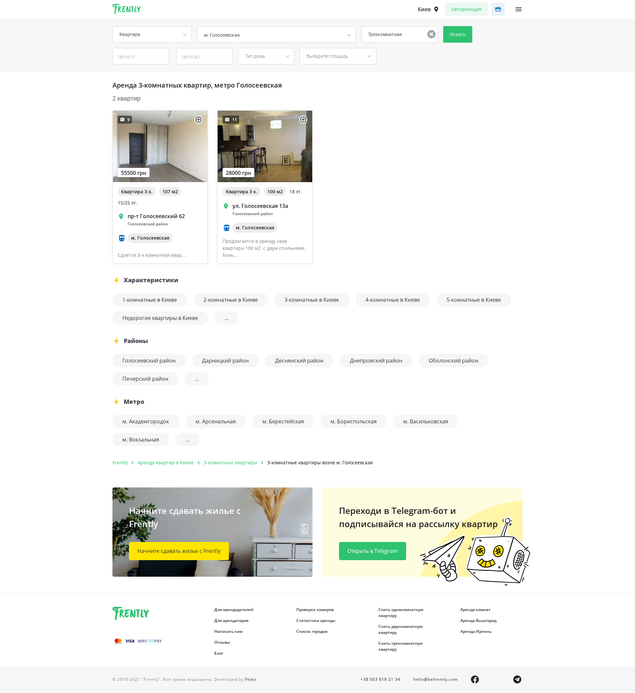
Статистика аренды (315, 620)
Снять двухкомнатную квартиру (400, 629)
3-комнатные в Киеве (311, 299)
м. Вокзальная (140, 439)
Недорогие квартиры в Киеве (160, 318)
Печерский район (145, 378)
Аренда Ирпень (475, 631)
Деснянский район (299, 360)
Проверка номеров (315, 609)
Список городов (311, 631)
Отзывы (222, 642)
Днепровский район (376, 360)
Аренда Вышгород (478, 620)
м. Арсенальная (215, 421)
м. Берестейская (283, 421)
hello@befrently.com (435, 679)
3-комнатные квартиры (230, 462)
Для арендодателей (233, 609)
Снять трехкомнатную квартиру (400, 646)
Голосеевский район (149, 360)
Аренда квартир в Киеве (166, 462)
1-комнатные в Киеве (149, 299)
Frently (126, 10)
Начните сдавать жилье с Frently (179, 551)
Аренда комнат (475, 609)
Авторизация (466, 9)
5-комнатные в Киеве (473, 299)
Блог (218, 653)
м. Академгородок (145, 421)
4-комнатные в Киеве (392, 299)
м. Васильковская (425, 421)
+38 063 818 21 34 (380, 679)
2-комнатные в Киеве (230, 299)
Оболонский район (453, 360)
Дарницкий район (225, 360)
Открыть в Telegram (372, 551)
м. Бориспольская (353, 421)
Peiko (250, 679)
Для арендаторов (231, 620)
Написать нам (228, 631)
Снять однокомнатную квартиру (400, 612)
